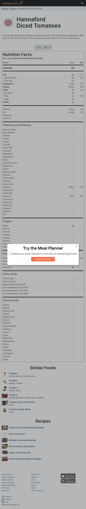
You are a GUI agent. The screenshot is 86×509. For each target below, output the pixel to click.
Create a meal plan (43, 259)
